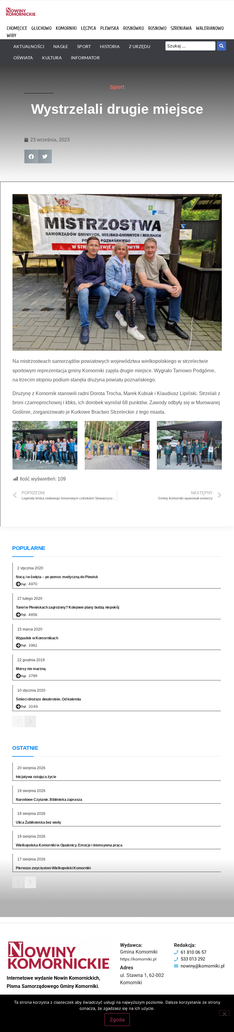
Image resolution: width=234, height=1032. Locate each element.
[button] (31, 156)
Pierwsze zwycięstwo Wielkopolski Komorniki (53, 868)
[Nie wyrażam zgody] (224, 1013)
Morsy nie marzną (30, 669)
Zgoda (117, 1019)
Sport (117, 87)
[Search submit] (221, 45)
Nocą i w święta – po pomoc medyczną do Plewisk (57, 577)
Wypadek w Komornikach (37, 638)
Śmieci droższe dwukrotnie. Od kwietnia (48, 699)
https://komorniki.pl (138, 959)
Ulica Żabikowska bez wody (38, 822)
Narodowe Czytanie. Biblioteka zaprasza (49, 799)
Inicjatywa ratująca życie (36, 777)
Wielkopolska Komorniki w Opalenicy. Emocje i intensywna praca (69, 845)
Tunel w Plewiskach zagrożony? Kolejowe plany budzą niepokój (67, 607)
